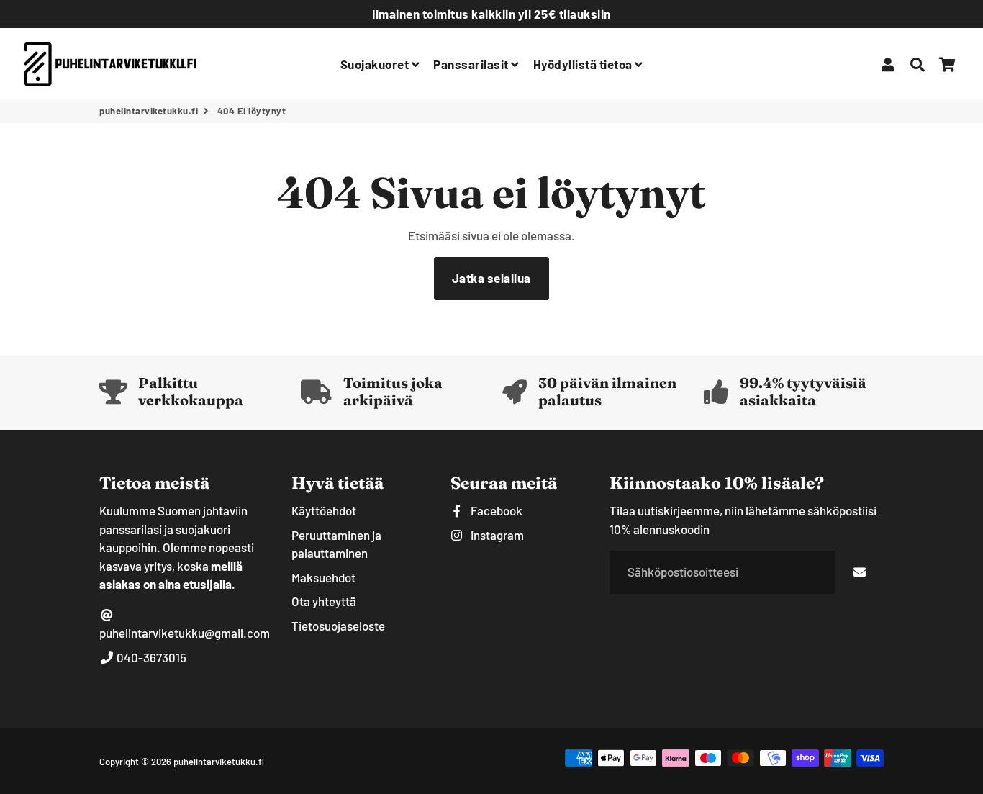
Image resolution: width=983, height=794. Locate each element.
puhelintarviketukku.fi (148, 111)
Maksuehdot (323, 577)
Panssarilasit (472, 64)
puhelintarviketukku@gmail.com (184, 633)
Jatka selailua (491, 278)
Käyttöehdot (323, 510)
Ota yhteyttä (323, 601)
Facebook (495, 510)
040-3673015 (150, 657)
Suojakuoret (376, 64)
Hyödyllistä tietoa (584, 64)
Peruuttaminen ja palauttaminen (336, 544)
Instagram (496, 535)
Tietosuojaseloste (338, 625)
